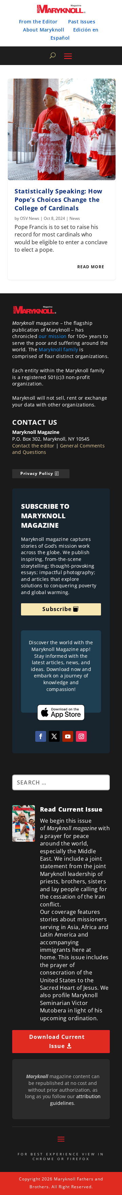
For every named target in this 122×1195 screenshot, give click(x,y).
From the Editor (38, 21)
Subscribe (57, 609)
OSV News (29, 218)
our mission (52, 336)
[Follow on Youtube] (67, 736)
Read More (90, 267)
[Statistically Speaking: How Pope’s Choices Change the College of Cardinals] (62, 129)
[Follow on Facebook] (40, 736)
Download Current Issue (57, 1041)
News (74, 218)
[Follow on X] (54, 736)
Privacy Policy (36, 473)
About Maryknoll (43, 29)
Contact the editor (33, 445)
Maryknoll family (58, 349)
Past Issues (81, 21)
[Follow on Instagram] (81, 736)
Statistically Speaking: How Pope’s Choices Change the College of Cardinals (58, 199)
